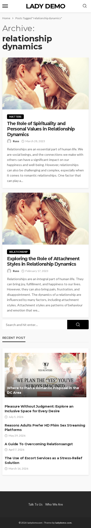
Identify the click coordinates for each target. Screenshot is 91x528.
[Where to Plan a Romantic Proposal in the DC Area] (45, 375)
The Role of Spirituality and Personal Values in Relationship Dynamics (41, 129)
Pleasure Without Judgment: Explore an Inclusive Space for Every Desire (39, 408)
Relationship (18, 251)
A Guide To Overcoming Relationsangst (39, 444)
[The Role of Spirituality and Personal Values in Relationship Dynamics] (45, 83)
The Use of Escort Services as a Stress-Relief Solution (43, 460)
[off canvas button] (5, 6)
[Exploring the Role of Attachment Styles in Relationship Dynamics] (45, 219)
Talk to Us (35, 504)
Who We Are (54, 504)
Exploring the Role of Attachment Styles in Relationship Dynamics (43, 261)
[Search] (85, 6)
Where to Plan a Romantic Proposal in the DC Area (43, 390)
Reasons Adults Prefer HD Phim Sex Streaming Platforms (45, 427)
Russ (16, 141)
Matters (15, 116)
